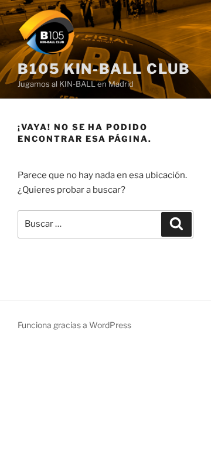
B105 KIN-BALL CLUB (104, 68)
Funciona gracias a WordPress (74, 325)
